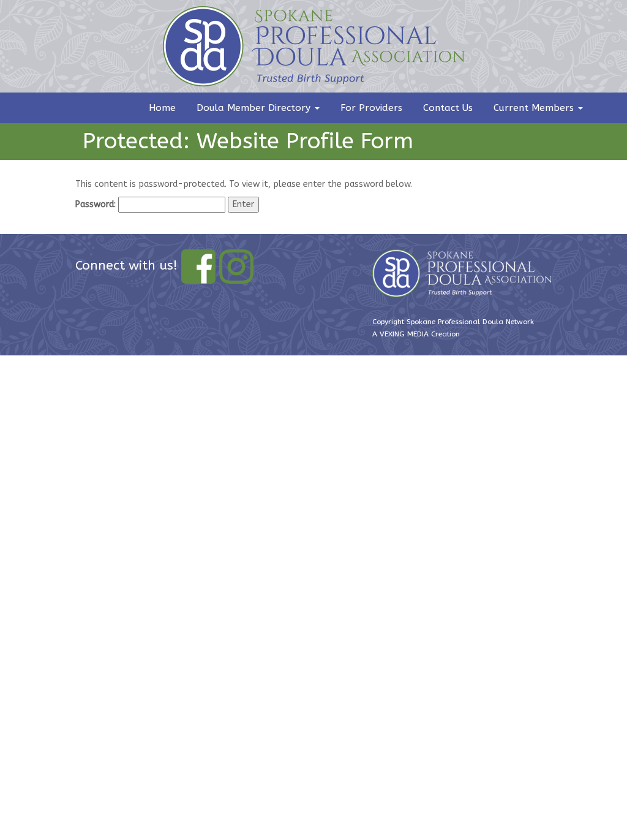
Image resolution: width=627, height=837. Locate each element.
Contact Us (448, 107)
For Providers (371, 107)
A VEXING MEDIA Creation (416, 334)
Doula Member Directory (255, 107)
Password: (96, 204)
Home (162, 107)
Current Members (535, 107)
